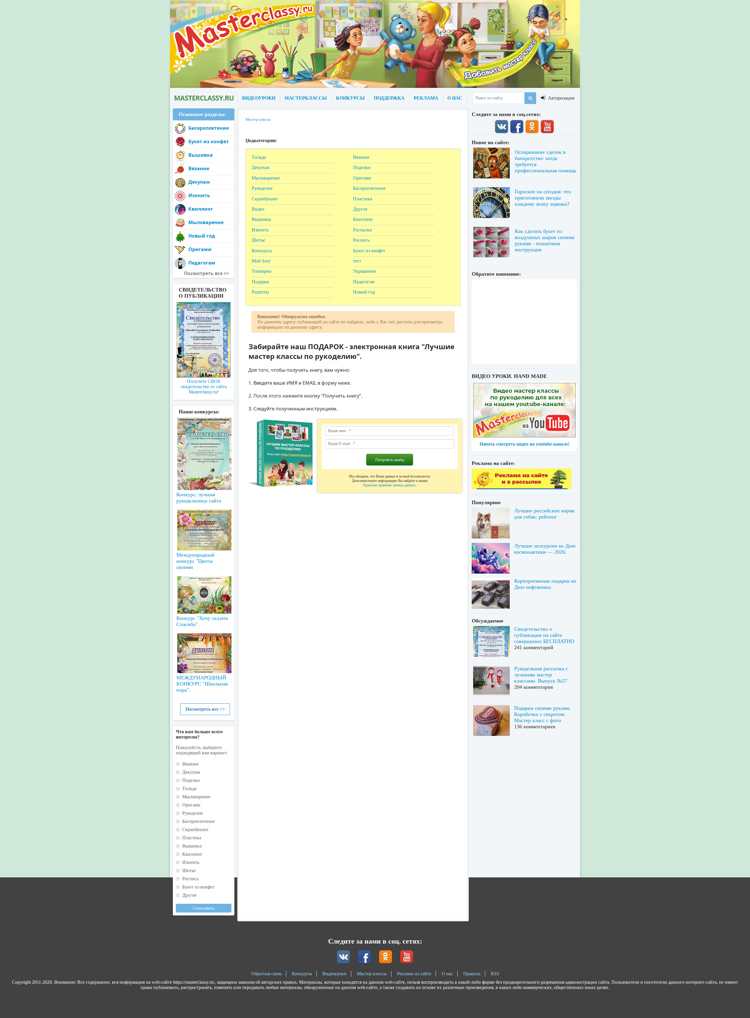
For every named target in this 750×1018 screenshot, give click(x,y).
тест (357, 260)
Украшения (364, 271)
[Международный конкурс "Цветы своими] (203, 527)
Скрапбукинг (265, 198)
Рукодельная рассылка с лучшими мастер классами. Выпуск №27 (541, 675)
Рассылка (362, 229)
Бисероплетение (369, 188)
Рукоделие (262, 188)
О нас (447, 973)
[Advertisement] (524, 322)
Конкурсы (262, 250)
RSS (495, 973)
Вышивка (261, 219)
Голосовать (203, 908)
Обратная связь (266, 973)
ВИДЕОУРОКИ (258, 98)
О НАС (454, 98)
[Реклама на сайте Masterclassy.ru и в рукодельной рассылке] (521, 487)
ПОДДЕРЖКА (389, 98)
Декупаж (261, 167)
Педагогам (363, 281)
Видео (258, 209)
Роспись (361, 240)
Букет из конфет (369, 250)
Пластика (362, 198)
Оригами (362, 177)
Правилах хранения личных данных (389, 485)
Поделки (362, 167)
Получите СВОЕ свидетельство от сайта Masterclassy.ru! (203, 386)
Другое (360, 209)
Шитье (258, 240)
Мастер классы (372, 973)
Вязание (361, 157)
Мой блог (261, 260)
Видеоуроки (334, 973)
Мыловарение (266, 177)
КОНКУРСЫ (350, 98)
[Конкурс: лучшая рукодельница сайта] (203, 435)
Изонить (260, 229)
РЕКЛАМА (426, 98)
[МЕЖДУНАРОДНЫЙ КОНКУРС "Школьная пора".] (203, 651)
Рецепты (260, 291)
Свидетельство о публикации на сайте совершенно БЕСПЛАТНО (544, 635)
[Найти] (530, 98)
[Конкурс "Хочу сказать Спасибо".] (203, 593)
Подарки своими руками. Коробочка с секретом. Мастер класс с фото (542, 714)
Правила (471, 973)
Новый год (364, 291)
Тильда (259, 157)
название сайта (203, 98)
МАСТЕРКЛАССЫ (305, 98)
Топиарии (262, 271)
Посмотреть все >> (205, 709)
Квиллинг (363, 219)
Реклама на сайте (414, 973)
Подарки (260, 281)
